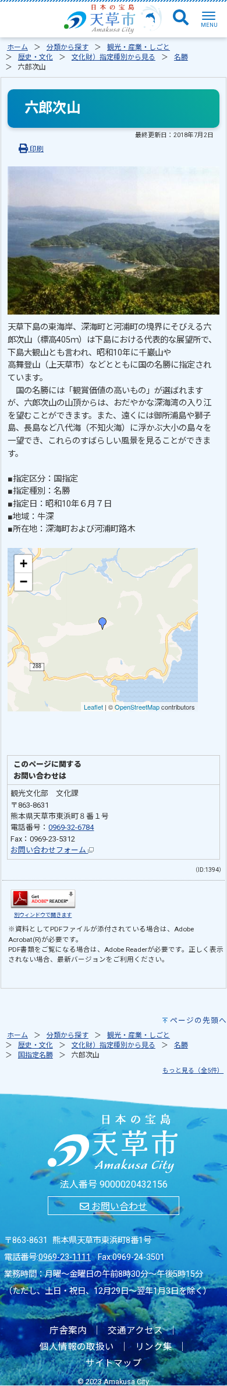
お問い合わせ (118, 1206)
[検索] (181, 18)
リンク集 (153, 1347)
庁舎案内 (68, 1330)
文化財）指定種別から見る (113, 57)
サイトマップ (113, 1363)
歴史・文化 (35, 57)
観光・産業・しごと (138, 47)
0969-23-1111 (64, 1257)
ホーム (17, 47)
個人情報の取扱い (77, 1347)
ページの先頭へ (198, 1020)
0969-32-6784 (71, 827)
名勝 (181, 57)
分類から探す (67, 47)
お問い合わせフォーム (49, 850)
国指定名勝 (35, 1055)
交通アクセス (135, 1330)
